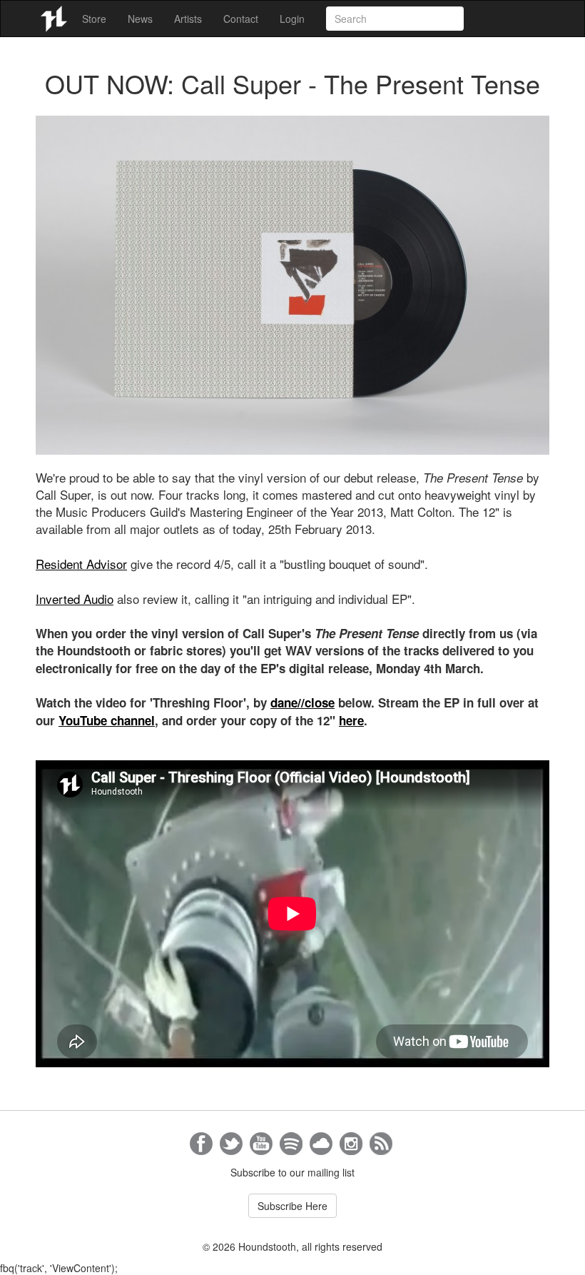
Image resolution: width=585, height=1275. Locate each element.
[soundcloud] (321, 1143)
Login (292, 18)
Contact (240, 18)
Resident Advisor (81, 564)
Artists (188, 18)
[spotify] (291, 1143)
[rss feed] (381, 1143)
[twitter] (231, 1143)
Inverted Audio (74, 599)
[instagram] (351, 1143)
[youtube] (261, 1143)
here (351, 720)
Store (94, 18)
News (140, 18)
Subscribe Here (292, 1206)
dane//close (302, 702)
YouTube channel (106, 720)
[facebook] (201, 1143)
